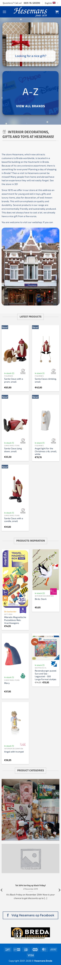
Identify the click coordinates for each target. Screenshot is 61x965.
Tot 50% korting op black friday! (30, 885)
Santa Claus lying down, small (13, 450)
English (48, 3)
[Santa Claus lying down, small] (15, 419)
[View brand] (23, 371)
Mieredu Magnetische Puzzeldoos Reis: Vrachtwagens (15, 620)
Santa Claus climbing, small (46, 380)
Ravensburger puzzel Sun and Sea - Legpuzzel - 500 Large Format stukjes (45, 675)
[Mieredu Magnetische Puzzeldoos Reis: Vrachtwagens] (15, 579)
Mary (7, 683)
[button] (4, 12)
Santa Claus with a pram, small (13, 380)
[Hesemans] (30, 12)
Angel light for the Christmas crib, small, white (46, 451)
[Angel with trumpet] (15, 722)
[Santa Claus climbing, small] (45, 349)
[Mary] (15, 653)
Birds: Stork (41, 599)
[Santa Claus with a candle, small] (15, 489)
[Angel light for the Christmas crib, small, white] (45, 419)
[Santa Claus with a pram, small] (15, 349)
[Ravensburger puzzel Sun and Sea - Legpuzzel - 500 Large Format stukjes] (45, 647)
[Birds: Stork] (45, 569)
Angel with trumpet (14, 751)
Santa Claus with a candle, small (13, 520)
